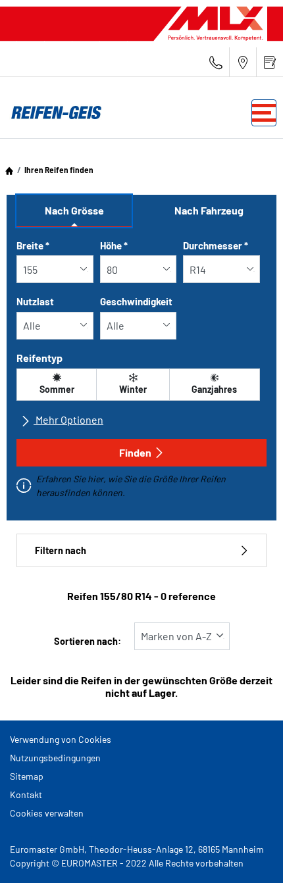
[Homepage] (9, 169)
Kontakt (26, 794)
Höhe (114, 245)
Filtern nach (60, 550)
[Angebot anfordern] (270, 62)
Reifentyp (39, 357)
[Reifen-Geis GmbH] (52, 112)
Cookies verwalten (47, 813)
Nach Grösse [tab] (74, 210)
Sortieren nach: (87, 641)
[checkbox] (56, 384)
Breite (32, 245)
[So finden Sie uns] (243, 62)
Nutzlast (35, 301)
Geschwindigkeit (136, 301)
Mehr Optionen (68, 419)
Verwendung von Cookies (60, 739)
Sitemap (26, 776)
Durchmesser (215, 245)
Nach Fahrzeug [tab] (209, 210)
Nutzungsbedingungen (55, 757)
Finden (135, 452)
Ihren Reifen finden (58, 169)
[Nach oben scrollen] (248, 855)
